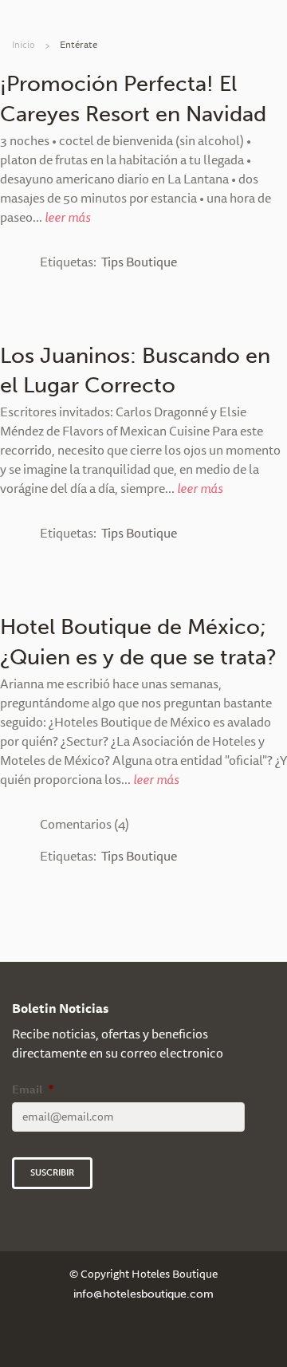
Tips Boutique (139, 261)
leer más (67, 217)
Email (32, 1089)
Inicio (23, 44)
